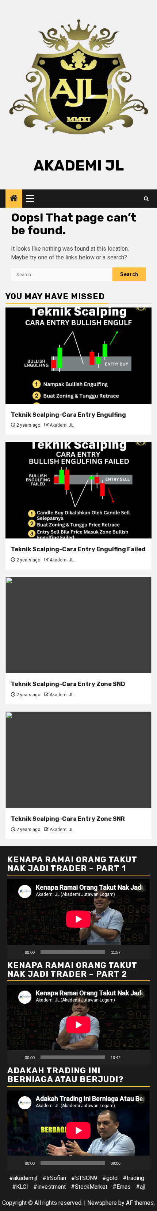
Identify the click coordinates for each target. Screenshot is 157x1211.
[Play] (16, 952)
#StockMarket (89, 1186)
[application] (78, 919)
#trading (133, 1178)
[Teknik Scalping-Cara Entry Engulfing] (78, 355)
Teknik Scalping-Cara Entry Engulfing (68, 414)
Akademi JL (79, 165)
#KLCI (20, 1186)
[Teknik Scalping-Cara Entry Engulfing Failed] (78, 490)
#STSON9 (84, 1178)
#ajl (140, 1186)
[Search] (146, 199)
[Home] (14, 199)
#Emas (121, 1186)
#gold (110, 1178)
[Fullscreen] (140, 952)
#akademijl (23, 1178)
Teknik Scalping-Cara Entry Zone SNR (68, 818)
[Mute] (128, 952)
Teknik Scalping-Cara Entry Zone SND (68, 684)
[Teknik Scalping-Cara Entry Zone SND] (78, 625)
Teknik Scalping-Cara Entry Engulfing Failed (78, 549)
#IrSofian (54, 1178)
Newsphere (102, 1202)
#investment (49, 1186)
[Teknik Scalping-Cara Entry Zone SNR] (78, 760)
